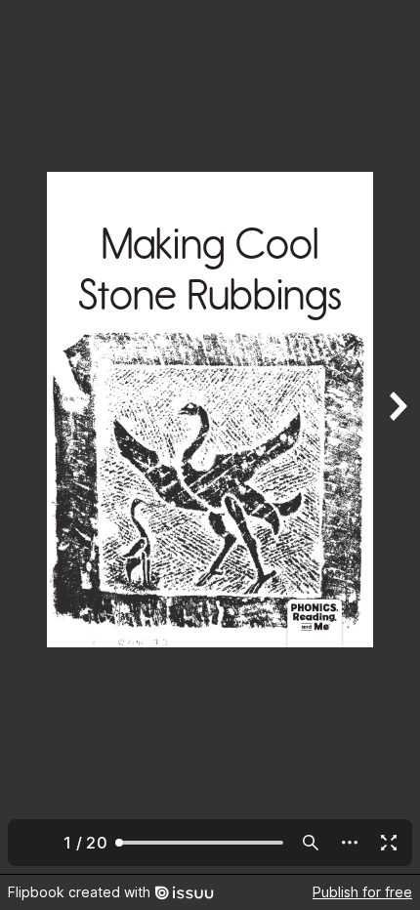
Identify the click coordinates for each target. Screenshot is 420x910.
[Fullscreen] (388, 842)
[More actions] (349, 842)
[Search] (310, 842)
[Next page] (396, 437)
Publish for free (362, 892)
